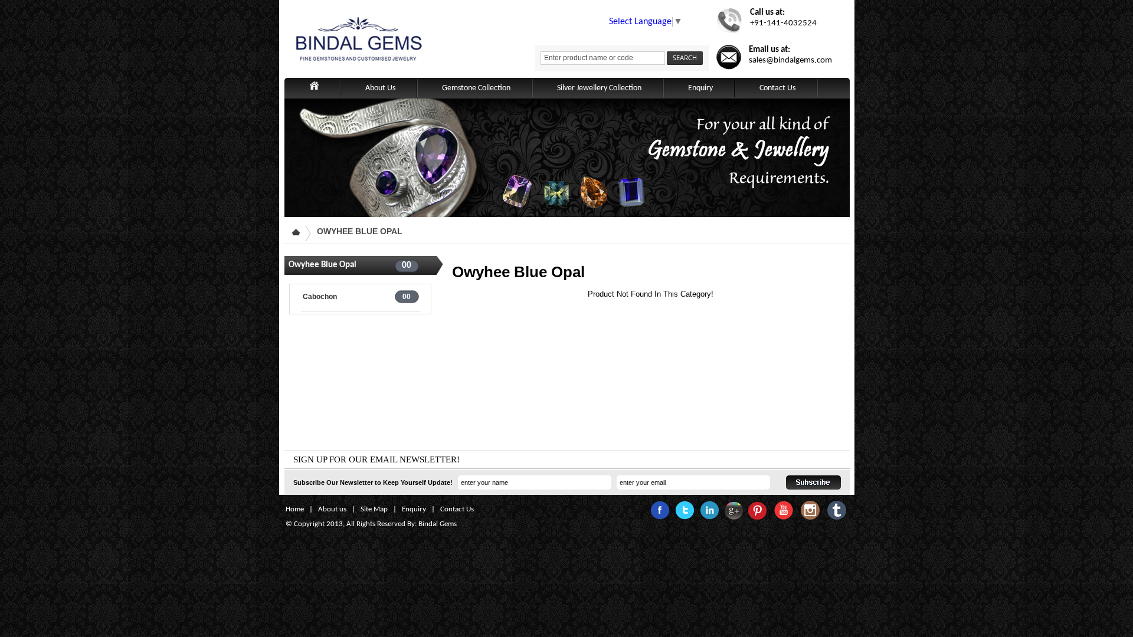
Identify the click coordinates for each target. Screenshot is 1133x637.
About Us (380, 88)
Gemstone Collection (476, 88)
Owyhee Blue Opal (359, 231)
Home (295, 509)
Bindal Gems (437, 524)
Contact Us (777, 88)
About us (332, 509)
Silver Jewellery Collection (599, 88)
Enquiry (700, 88)
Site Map (374, 509)
